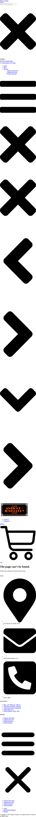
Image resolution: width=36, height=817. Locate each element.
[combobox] (8, 4)
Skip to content (4, 1)
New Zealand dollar (7, 61)
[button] (18, 761)
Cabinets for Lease (8, 719)
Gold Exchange (7, 722)
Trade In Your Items (8, 718)
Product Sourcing (8, 721)
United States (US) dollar (8, 63)
